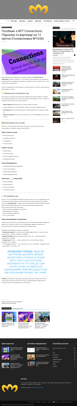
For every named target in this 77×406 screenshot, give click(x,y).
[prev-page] (3, 331)
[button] (73, 21)
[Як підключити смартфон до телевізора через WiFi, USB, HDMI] (31, 364)
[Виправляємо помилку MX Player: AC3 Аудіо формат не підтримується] (64, 39)
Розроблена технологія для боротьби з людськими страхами (68, 84)
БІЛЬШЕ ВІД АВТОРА (17, 308)
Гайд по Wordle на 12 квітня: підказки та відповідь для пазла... (16, 349)
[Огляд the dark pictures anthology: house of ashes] (56, 113)
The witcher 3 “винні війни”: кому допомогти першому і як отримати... (68, 98)
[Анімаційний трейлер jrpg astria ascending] (56, 91)
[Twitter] (6, 44)
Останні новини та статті (61, 21)
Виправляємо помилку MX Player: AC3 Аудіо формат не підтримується (63, 51)
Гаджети (30, 21)
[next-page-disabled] (5, 331)
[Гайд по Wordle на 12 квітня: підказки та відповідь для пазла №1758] (9, 317)
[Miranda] (38, 9)
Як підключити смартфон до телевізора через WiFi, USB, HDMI (42, 363)
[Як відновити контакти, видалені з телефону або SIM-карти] (31, 349)
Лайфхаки (22, 21)
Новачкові (38, 21)
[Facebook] (3, 44)
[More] (17, 44)
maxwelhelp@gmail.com (37, 387)
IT (8, 21)
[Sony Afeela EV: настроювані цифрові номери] (56, 106)
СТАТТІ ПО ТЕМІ (7, 308)
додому (3, 25)
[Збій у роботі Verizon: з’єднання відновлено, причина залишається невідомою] (56, 68)
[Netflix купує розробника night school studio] (56, 77)
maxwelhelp (55, 55)
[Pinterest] (10, 44)
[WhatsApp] (13, 44)
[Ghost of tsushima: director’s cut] (56, 120)
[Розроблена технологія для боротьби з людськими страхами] (56, 84)
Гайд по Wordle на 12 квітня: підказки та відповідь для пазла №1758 (12, 302)
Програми (14, 21)
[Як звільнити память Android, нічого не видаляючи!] (31, 357)
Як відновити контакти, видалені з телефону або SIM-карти (42, 349)
